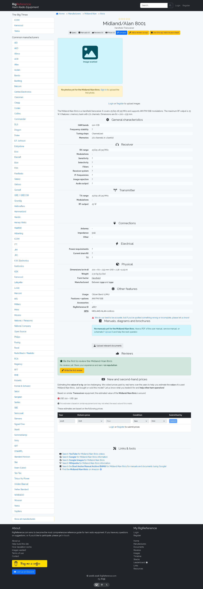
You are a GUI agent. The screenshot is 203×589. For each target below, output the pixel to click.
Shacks (137, 559)
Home (61, 14)
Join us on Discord (25, 572)
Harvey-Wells (20, 222)
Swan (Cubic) (20, 468)
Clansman (18, 97)
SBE (16, 408)
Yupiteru (18, 511)
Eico (16, 152)
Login (177, 5)
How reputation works (22, 547)
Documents (139, 547)
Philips (17, 337)
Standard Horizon (22, 457)
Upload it (109, 332)
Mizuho (17, 315)
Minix (16, 310)
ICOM (16, 20)
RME (16, 375)
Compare (122, 33)
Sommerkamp (20, 435)
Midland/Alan (91, 14)
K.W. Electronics (21, 261)
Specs (73, 33)
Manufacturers (74, 14)
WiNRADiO (19, 495)
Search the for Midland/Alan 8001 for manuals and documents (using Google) (114, 466)
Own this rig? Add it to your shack (166, 33)
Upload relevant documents (109, 346)
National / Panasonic (23, 320)
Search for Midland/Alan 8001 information (85, 457)
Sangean (18, 397)
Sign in (104, 90)
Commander (20, 119)
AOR (16, 59)
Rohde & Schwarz (22, 386)
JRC (16, 255)
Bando (17, 75)
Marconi (18, 293)
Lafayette (18, 282)
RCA (16, 359)
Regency (18, 364)
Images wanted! (19, 550)
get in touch (64, 535)
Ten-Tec (17, 473)
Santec (17, 402)
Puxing (17, 342)
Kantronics (19, 266)
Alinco (17, 54)
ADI (15, 43)
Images (137, 553)
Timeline (137, 556)
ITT (15, 244)
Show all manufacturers (24, 519)
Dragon (17, 130)
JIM (15, 250)
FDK (16, 168)
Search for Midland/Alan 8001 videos (83, 454)
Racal (16, 348)
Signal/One (19, 424)
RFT (16, 370)
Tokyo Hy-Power (21, 478)
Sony (16, 440)
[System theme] (96, 585)
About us (16, 541)
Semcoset (18, 413)
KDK (16, 272)
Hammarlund (20, 211)
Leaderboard (140, 562)
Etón (16, 163)
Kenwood (18, 25)
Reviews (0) (98, 33)
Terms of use (18, 553)
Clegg (17, 103)
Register (186, 5)
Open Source (20, 331)
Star (16, 462)
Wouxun (18, 500)
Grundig (18, 201)
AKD (16, 48)
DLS (16, 124)
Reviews (137, 550)
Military (17, 304)
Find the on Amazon (81, 469)
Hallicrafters (19, 206)
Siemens (18, 419)
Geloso (17, 184)
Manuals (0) (85, 33)
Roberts (17, 380)
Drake (16, 135)
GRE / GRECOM (21, 195)
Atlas (16, 64)
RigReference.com (108, 576)
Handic (17, 217)
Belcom (17, 86)
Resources (138, 569)
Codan (17, 108)
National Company (22, 326)
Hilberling (18, 233)
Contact (15, 556)
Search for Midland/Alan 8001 (83, 460)
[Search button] (170, 5)
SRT (16, 446)
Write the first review (73, 370)
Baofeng (18, 81)
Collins (17, 113)
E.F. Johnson (20, 141)
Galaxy (17, 179)
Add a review (139, 33)
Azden (17, 70)
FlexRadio (18, 173)
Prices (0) (111, 33)
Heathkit (17, 228)
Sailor (16, 391)
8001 (102, 14)
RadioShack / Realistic (24, 353)
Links (136, 566)
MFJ (16, 299)
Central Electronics (22, 92)
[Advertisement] (158, 60)
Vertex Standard (21, 489)
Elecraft (17, 157)
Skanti (16, 429)
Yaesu (17, 31)
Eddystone (19, 146)
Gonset (17, 190)
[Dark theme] (107, 585)
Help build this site (20, 544)
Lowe (16, 288)
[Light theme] (102, 585)
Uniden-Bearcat (21, 484)
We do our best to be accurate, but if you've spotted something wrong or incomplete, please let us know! (141, 318)
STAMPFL (18, 451)
